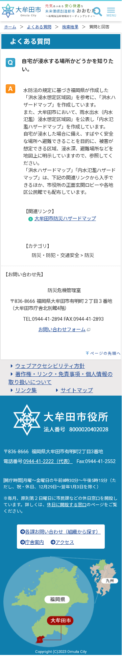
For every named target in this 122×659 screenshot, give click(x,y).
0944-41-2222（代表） (48, 461)
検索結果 (70, 27)
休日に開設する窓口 (67, 504)
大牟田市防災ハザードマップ (65, 219)
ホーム (10, 27)
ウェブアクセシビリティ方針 (50, 366)
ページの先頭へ (105, 353)
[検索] (97, 12)
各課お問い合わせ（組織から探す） (63, 532)
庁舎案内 (34, 542)
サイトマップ (76, 390)
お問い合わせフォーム (62, 330)
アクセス (64, 542)
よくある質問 (39, 27)
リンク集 (26, 390)
